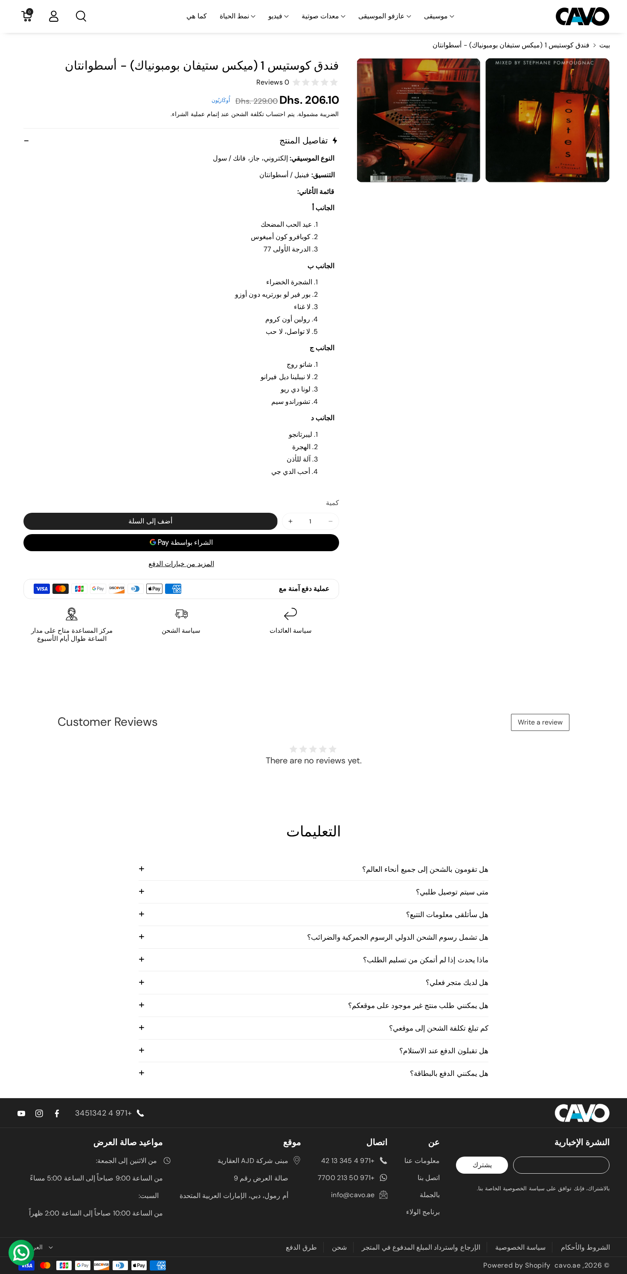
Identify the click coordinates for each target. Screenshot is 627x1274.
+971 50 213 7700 (346, 1177)
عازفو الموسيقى (381, 16)
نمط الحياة (234, 16)
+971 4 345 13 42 (348, 1160)
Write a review (540, 722)
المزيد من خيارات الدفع (181, 563)
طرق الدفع (301, 1247)
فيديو (275, 16)
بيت (604, 45)
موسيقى (436, 16)
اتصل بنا (429, 1177)
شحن (339, 1247)
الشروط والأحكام (585, 1247)
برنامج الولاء (423, 1211)
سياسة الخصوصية (520, 1247)
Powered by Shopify (517, 1265)
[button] (439, 16)
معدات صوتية (320, 16)
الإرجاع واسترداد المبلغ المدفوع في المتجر (421, 1247)
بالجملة (430, 1194)
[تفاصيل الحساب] (53, 16)
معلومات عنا (422, 1160)
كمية (332, 502)
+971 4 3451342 (103, 1113)
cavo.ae (567, 1265)
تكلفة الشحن (247, 114)
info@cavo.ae (353, 1194)
